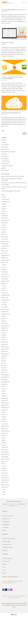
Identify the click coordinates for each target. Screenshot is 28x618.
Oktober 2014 (4, 428)
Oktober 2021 (4, 279)
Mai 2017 (3, 363)
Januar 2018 (4, 344)
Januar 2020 (4, 307)
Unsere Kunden (6, 561)
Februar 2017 (4, 370)
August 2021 (4, 283)
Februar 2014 (4, 447)
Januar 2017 (4, 372)
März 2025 (3, 213)
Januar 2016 (4, 400)
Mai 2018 (3, 335)
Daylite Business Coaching (8, 538)
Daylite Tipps (4, 147)
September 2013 (5, 459)
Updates (3, 168)
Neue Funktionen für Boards (7, 42)
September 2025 (5, 201)
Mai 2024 (3, 229)
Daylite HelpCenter (7, 544)
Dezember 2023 (5, 241)
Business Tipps (5, 144)
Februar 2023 (4, 250)
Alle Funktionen (6, 518)
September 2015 (5, 407)
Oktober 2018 (4, 328)
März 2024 (3, 234)
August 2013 (4, 461)
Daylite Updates (5, 149)
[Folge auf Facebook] (3, 590)
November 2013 (5, 454)
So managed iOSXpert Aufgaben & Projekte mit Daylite (13, 9)
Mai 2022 (3, 267)
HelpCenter (15, 505)
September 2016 (5, 382)
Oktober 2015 (4, 405)
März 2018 (3, 339)
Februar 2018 (4, 342)
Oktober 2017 (4, 351)
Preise (3, 530)
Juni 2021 (3, 286)
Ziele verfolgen (5, 170)
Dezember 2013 (5, 452)
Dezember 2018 (5, 325)
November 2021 (5, 276)
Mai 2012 (3, 494)
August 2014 (4, 433)
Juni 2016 (3, 389)
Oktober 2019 (4, 311)
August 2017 (4, 356)
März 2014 (3, 445)
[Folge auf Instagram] (11, 590)
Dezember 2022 (5, 255)
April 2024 (3, 232)
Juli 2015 (3, 412)
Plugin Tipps (4, 154)
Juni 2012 (3, 491)
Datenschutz (22, 596)
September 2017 (5, 353)
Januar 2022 (4, 274)
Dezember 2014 (5, 426)
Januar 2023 (4, 253)
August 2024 (4, 222)
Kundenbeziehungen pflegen (8, 151)
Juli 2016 (3, 386)
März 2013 (3, 470)
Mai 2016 (3, 391)
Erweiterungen (6, 521)
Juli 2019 (3, 316)
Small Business (5, 158)
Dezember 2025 (5, 199)
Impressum (10, 596)
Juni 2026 (3, 197)
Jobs (3, 570)
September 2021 (5, 281)
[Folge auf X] (6, 590)
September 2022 (5, 260)
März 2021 (3, 290)
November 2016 (5, 377)
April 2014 (3, 442)
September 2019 (5, 314)
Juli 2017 (3, 358)
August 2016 (4, 384)
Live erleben (5, 527)
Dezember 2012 (5, 477)
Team (3, 567)
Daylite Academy (6, 541)
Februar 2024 (4, 236)
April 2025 (3, 211)
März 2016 (3, 396)
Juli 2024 (3, 225)
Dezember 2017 (5, 346)
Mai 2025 (3, 208)
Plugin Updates (5, 156)
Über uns (4, 564)
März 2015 (3, 421)
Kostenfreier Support (7, 547)
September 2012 (5, 484)
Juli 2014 (3, 435)
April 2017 (3, 365)
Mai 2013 (3, 466)
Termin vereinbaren (7, 558)
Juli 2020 (3, 302)
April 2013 (3, 468)
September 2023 (5, 246)
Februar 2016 (4, 398)
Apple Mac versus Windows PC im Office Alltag (12, 176)
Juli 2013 (3, 463)
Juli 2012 (3, 489)
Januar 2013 (4, 475)
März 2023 (3, 248)
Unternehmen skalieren (7, 165)
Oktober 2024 (4, 218)
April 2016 (3, 393)
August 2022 (4, 262)
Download (4, 550)
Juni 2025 (3, 206)
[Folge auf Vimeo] (9, 590)
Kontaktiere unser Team (13, 504)
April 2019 (3, 321)
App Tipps (3, 142)
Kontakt (4, 596)
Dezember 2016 (5, 374)
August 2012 (4, 487)
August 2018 (4, 330)
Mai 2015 (3, 417)
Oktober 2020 (4, 297)
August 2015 (4, 410)
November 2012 (5, 480)
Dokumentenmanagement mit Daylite (10, 191)
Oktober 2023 (4, 243)
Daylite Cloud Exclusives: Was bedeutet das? (11, 112)
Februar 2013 (4, 473)
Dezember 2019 (5, 309)
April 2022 (3, 269)
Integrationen (5, 524)
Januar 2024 (4, 239)
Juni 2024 (3, 227)
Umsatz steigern (5, 161)
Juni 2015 (3, 414)
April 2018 (3, 337)
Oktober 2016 (4, 379)
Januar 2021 (4, 293)
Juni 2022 (3, 265)
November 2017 (5, 349)
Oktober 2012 (4, 482)
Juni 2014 (3, 438)
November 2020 (5, 295)
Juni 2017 (3, 360)
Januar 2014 (4, 449)
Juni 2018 (3, 332)
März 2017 (3, 367)
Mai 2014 (3, 440)
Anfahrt (4, 573)
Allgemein (3, 140)
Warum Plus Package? (7, 516)
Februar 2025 (4, 215)
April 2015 (3, 419)
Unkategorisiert (5, 163)
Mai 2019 (3, 318)
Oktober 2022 (4, 257)
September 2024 (5, 220)
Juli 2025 (3, 204)
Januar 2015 (4, 424)
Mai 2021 (3, 288)
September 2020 (5, 300)
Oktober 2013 (4, 456)
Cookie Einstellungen (14, 598)
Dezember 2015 (5, 403)
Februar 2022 (4, 272)
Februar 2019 (4, 323)
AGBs (16, 596)
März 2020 (3, 304)
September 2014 (5, 431)
